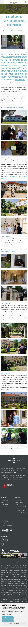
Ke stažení (5, 504)
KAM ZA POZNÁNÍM (21, 506)
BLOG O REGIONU (5, 465)
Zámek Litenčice (5, 158)
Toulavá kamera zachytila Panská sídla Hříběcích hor (14, 31)
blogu (15, 472)
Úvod (12, 28)
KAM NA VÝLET (20, 500)
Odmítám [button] (7, 620)
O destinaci (5, 500)
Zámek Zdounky (5, 373)
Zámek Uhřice (5, 95)
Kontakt (5, 506)
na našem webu (20, 80)
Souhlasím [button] (7, 617)
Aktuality (16, 28)
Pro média (5, 509)
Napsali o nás (6, 502)
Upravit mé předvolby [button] (14, 623)
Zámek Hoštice (5, 303)
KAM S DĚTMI (20, 504)
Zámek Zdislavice (6, 236)
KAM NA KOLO (20, 502)
